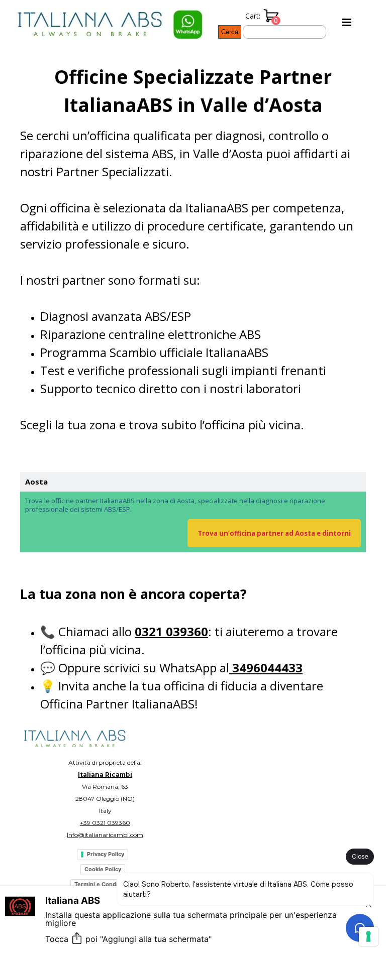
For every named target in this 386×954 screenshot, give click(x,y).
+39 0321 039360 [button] (105, 822)
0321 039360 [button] (171, 631)
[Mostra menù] (347, 22)
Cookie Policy (102, 869)
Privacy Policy (105, 854)
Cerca (229, 32)
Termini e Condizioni (102, 884)
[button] (188, 15)
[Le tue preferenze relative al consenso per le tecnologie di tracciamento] (368, 936)
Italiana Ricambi (105, 774)
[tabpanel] (193, 257)
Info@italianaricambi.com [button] (105, 835)
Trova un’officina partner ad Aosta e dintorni (274, 533)
